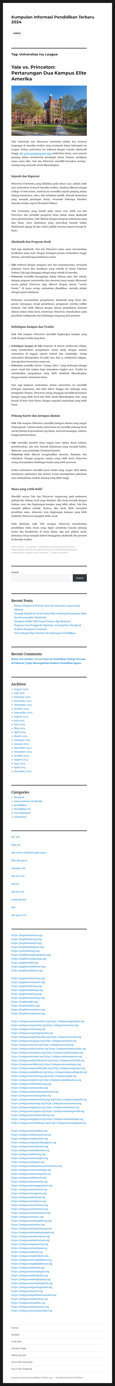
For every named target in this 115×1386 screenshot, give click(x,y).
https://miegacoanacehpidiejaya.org (31, 1259)
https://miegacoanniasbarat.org (29, 1189)
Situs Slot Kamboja (21, 1362)
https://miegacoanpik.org (62, 1076)
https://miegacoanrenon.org (62, 1025)
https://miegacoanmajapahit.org (67, 1123)
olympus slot (18, 868)
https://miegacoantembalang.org (30, 1123)
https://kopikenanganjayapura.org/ (31, 954)
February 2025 (22, 740)
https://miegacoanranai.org (58, 1044)
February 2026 (22, 697)
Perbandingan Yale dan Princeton (26, 550)
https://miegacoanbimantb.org (28, 1177)
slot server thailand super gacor (28, 852)
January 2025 (21, 744)
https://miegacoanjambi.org (71, 1099)
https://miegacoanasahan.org (28, 1224)
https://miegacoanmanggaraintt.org (31, 1185)
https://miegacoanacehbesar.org (29, 1205)
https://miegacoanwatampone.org (30, 1236)
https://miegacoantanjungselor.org (31, 1095)
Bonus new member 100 (24, 659)
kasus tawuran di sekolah (28, 801)
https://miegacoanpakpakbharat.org (31, 1263)
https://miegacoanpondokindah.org (31, 1068)
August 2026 (21, 689)
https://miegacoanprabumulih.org (30, 1036)
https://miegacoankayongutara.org (31, 1134)
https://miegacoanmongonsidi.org (64, 1111)
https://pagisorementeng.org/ (28, 978)
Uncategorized (22, 812)
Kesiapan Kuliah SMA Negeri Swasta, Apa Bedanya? (42, 621)
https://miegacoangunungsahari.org (31, 1287)
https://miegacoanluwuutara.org (29, 1209)
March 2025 (20, 736)
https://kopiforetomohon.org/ (28, 1009)
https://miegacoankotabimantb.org (31, 1060)
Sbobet (15, 1334)
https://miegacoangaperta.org (28, 1119)
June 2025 (19, 724)
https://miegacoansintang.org (28, 1029)
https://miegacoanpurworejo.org (29, 1244)
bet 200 (15, 837)
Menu (17, 33)
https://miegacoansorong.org (28, 1103)
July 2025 (19, 720)
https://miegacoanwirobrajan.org (64, 1119)
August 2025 (21, 716)
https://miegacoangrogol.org (68, 1068)
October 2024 (21, 755)
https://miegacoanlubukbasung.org (31, 1083)
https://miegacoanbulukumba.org (30, 1150)
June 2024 (19, 763)
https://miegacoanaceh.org (26, 1044)
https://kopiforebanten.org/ (27, 935)
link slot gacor (19, 860)
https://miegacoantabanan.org (28, 1201)
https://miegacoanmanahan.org (29, 1130)
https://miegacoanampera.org (28, 1052)
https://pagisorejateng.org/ (26, 993)
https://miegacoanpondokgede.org (67, 1072)
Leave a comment (59, 552)
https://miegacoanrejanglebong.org (31, 1220)
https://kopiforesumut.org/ (26, 943)
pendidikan (20, 805)
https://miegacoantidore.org (60, 1040)
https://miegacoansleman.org (62, 1107)
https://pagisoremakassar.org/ (28, 966)
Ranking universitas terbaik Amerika (60, 550)
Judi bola (16, 1341)
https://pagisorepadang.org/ (27, 990)
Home (14, 1328)
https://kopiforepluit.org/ (25, 1005)
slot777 (15, 883)
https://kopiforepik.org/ (24, 1001)
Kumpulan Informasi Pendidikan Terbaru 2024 (32, 1378)
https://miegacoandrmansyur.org (30, 1306)
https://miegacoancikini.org (27, 1064)
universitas (31, 547)
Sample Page (18, 1348)
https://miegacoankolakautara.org (61, 1079)
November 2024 (23, 751)
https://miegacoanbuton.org (27, 1216)
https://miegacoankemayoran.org (63, 1056)
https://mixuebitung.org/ (25, 950)
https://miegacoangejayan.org (67, 1021)
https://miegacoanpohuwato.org (29, 1138)
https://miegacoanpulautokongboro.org (33, 1142)
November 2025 (23, 704)
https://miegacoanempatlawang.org (31, 1228)
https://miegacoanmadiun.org (28, 1302)
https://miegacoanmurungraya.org (30, 1173)
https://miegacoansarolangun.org (30, 1271)
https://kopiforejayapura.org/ (27, 947)
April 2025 (20, 732)
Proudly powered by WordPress (69, 1378)
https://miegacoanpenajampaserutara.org (34, 1091)
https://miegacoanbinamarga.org (64, 1052)
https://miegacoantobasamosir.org (31, 1212)
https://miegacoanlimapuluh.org (29, 1275)
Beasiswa (19, 797)
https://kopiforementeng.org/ (28, 997)
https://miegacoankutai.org (26, 1252)
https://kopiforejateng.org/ (26, 939)
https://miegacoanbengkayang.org (30, 1279)
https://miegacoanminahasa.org (63, 1103)
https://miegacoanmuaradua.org (29, 1087)
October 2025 (21, 708)
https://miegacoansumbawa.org (29, 1248)
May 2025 (19, 728)
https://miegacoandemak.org (27, 1267)
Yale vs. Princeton (41, 552)
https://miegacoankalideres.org (29, 1072)
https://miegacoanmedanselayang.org (32, 1115)
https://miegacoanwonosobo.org (67, 1048)
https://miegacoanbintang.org (28, 1154)
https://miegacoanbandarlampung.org (33, 1099)
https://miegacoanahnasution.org (30, 1021)
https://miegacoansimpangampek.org (32, 1232)
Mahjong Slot (18, 1355)
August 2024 (21, 759)
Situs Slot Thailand (21, 1369)
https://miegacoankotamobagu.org (31, 1169)
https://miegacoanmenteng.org (29, 1076)
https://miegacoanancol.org (27, 1291)
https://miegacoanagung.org (27, 1040)
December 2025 (23, 700)
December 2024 (23, 747)
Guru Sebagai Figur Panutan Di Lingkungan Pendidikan (45, 633)
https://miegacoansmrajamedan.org (31, 1310)
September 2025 (23, 712)
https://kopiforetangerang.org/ (29, 958)
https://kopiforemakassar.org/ (28, 1013)
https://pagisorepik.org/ (25, 962)
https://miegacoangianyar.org (28, 1107)
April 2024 (20, 767)
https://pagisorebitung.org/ (26, 986)
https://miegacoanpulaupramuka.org (32, 1033)
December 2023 (22, 771)
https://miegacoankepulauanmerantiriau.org (36, 1166)
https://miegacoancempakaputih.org (32, 1283)
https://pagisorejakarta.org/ (27, 970)
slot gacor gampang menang (35, 153)
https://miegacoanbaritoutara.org (30, 1240)
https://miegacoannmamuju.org (29, 1181)
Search (15, 572)
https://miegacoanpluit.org (26, 1079)
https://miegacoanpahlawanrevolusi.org (33, 1295)
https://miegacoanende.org (65, 1036)
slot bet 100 (17, 891)
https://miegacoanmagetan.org (29, 1193)
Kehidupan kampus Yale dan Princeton (57, 547)
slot (13, 907)
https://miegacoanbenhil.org (68, 1060)
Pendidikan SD (22, 809)
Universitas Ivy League (21, 552)
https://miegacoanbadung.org (28, 1197)
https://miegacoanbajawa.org (27, 1162)
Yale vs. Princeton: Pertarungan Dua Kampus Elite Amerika (48, 73)
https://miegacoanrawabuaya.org (62, 1064)
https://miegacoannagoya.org (28, 1111)
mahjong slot (18, 899)
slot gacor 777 (19, 915)
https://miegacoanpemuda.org (28, 1025)
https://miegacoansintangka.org (29, 1158)
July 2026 (19, 693)
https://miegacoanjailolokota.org (30, 1255)
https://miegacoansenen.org (27, 1056)
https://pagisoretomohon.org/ (28, 982)
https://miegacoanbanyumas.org (29, 1146)
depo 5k (15, 844)
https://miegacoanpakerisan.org (29, 1298)
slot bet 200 (18, 876)
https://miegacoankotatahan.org (29, 1048)
